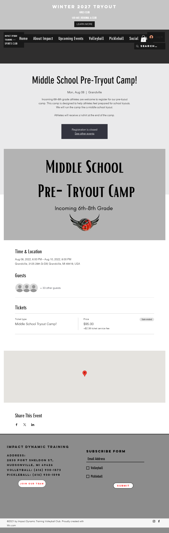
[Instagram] (154, 521)
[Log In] (151, 37)
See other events (84, 133)
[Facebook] (159, 521)
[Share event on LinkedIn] (32, 424)
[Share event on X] (24, 424)
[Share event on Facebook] (16, 424)
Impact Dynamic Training (39, 447)
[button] (43, 38)
